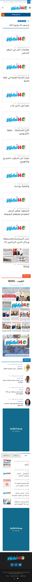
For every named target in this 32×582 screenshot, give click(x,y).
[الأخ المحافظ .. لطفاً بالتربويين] (16, 119)
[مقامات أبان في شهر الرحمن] (16, 38)
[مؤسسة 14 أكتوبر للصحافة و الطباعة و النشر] (19, 7)
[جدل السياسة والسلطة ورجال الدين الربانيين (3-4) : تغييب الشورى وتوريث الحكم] (16, 227)
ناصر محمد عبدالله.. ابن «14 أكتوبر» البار (21, 503)
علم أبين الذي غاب (19, 106)
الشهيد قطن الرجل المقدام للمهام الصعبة (16, 213)
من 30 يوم (6, 455)
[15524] (16, 255)
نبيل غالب (21, 389)
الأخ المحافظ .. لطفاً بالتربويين (18, 132)
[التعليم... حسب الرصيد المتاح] (7, 473)
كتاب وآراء (26, 360)
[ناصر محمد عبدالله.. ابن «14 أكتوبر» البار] (7, 501)
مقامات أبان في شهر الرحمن (18, 52)
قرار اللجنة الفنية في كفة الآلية (16, 80)
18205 (27, 465)
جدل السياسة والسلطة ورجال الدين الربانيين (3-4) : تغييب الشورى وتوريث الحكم (16, 241)
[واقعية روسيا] (16, 175)
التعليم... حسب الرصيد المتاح (23, 475)
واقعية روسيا (21, 186)
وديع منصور (20, 401)
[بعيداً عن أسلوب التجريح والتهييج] (16, 147)
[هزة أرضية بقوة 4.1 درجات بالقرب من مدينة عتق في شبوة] (7, 483)
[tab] (26, 455)
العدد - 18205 (16, 281)
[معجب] (14, 578)
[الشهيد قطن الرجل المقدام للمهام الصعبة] (16, 199)
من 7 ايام (16, 455)
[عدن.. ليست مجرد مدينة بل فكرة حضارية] (7, 493)
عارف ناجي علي (20, 378)
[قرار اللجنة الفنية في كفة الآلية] (16, 66)
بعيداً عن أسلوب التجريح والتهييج (16, 160)
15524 (26, 267)
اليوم (25, 455)
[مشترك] (17, 578)
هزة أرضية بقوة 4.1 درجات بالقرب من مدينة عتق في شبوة (21, 485)
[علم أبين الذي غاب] (16, 94)
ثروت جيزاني (19, 366)
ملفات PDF (26, 276)
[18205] (7, 463)
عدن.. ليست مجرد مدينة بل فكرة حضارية (20, 494)
